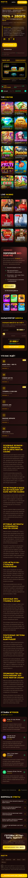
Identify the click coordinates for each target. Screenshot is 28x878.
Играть (23, 873)
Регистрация (22, 2)
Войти (13, 2)
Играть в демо (9, 286)
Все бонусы (8, 49)
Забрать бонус (8, 45)
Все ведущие (5, 197)
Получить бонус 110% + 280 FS (14, 847)
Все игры (4, 99)
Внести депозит (14, 346)
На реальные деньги (11, 290)
